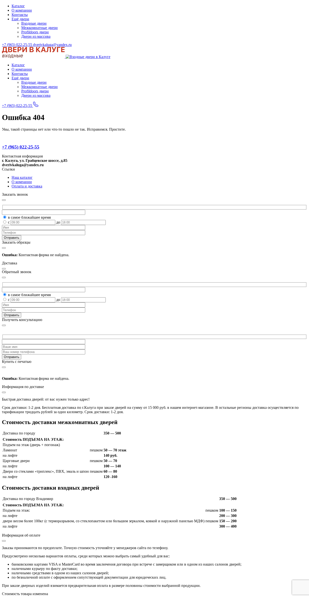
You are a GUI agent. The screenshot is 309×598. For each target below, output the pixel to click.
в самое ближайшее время (29, 217)
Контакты (20, 15)
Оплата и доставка (27, 186)
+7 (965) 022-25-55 (17, 45)
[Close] (4, 325)
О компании (22, 10)
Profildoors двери (35, 32)
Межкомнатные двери (39, 28)
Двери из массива (35, 36)
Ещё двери (20, 19)
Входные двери (34, 23)
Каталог (18, 6)
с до (34, 222)
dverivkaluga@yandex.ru (52, 45)
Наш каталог (22, 177)
